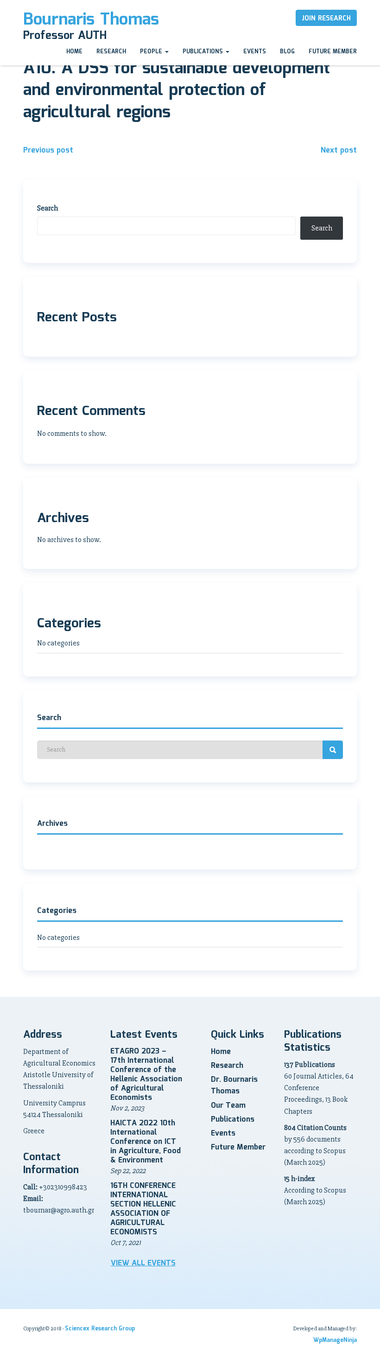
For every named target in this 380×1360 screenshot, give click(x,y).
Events (254, 51)
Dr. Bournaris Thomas (234, 1085)
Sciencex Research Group (100, 1328)
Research (111, 51)
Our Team (228, 1105)
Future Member (333, 51)
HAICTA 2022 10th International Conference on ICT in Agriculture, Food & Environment (145, 1141)
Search (47, 208)
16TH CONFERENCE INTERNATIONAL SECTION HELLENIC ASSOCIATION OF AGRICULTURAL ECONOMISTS (143, 1209)
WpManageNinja (335, 1340)
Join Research (326, 18)
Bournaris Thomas (91, 19)
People (152, 51)
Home (74, 51)
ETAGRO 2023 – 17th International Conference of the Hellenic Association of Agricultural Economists (146, 1075)
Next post (339, 150)
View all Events (143, 1263)
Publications (204, 51)
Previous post (48, 150)
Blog (287, 51)
